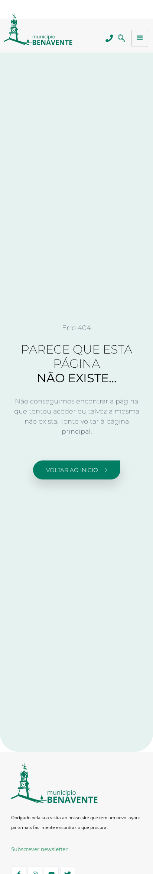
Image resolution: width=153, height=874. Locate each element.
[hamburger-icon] (139, 38)
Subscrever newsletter (39, 849)
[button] (121, 38)
